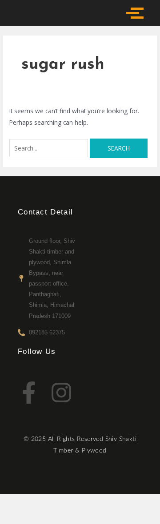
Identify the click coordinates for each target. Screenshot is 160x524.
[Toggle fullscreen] (55, 502)
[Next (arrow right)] (55, 517)
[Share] (92, 502)
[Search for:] (49, 148)
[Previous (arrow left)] (18, 517)
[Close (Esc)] (130, 502)
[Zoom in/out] (18, 502)
